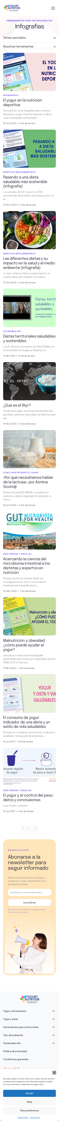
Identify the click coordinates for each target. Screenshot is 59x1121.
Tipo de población (13, 1035)
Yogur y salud (10, 1019)
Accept (29, 1093)
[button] (54, 1072)
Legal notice (35, 1117)
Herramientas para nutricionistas (21, 1027)
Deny (29, 1101)
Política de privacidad (15, 1051)
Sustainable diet (11, 1043)
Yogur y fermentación (14, 1011)
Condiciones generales (15, 1059)
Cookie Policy (23, 1117)
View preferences (29, 1110)
